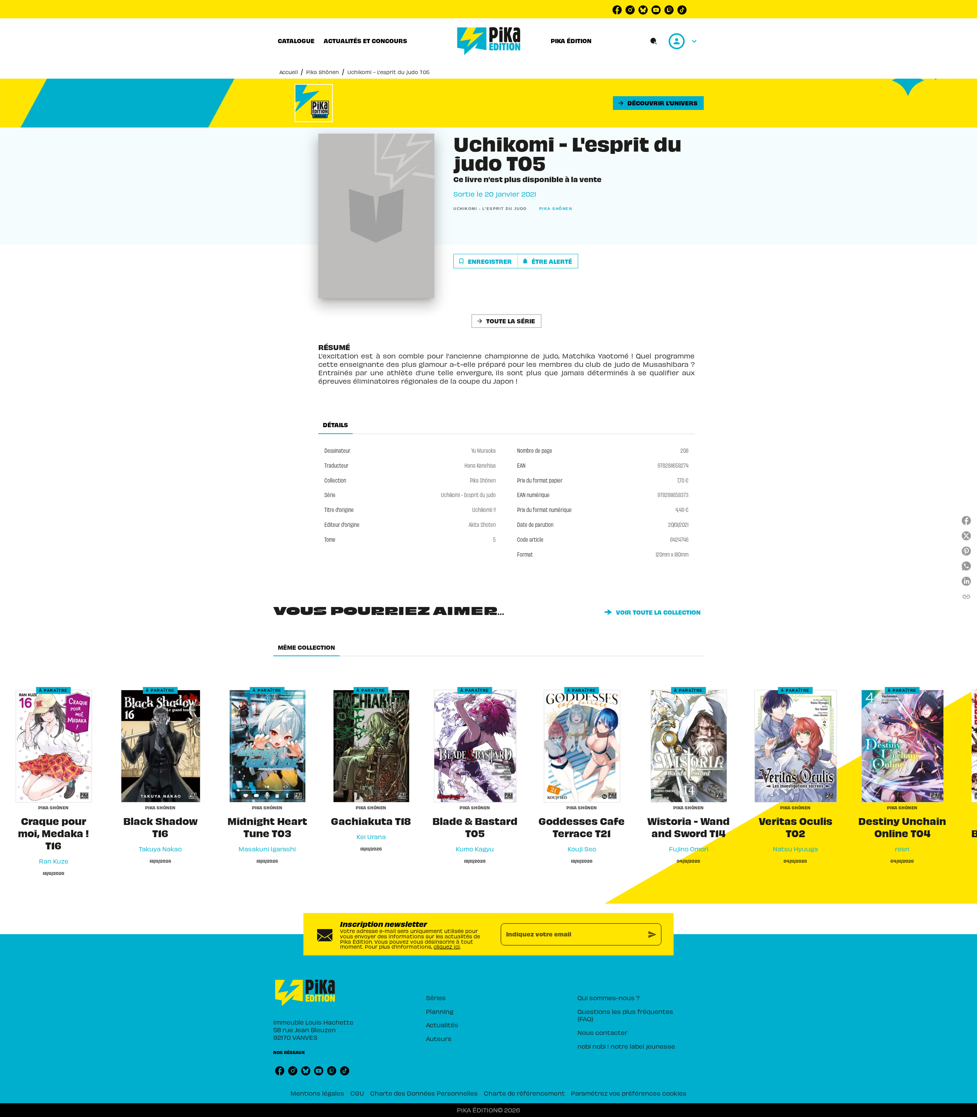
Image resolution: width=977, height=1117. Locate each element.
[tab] (296, 41)
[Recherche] (653, 41)
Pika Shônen (322, 72)
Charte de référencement (524, 1093)
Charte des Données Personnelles (424, 1093)
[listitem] (617, 9)
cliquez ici (447, 946)
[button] (658, 103)
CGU (357, 1093)
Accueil (288, 72)
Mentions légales (317, 1093)
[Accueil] (489, 41)
